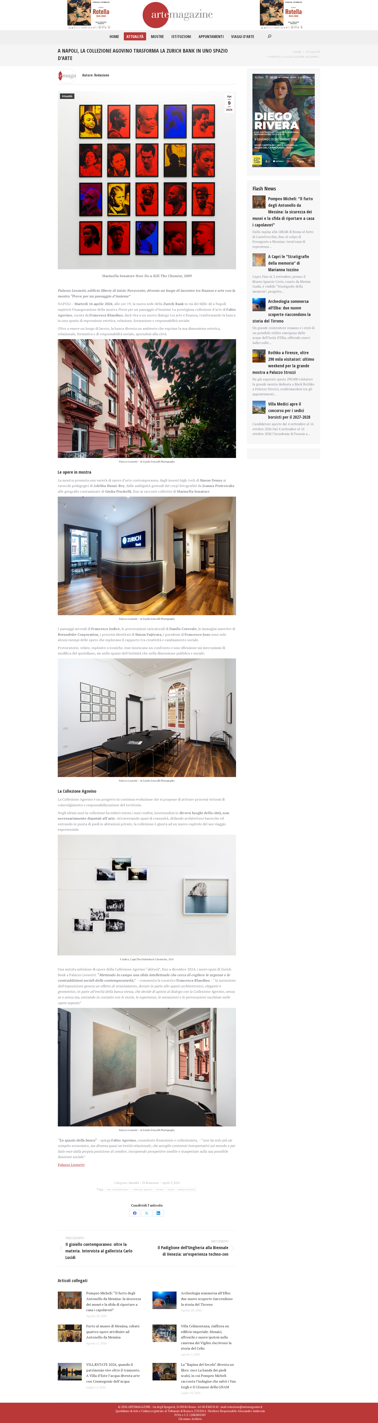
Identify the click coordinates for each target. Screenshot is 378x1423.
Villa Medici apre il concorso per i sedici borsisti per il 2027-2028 (289, 410)
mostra (160, 1189)
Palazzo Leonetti (71, 1164)
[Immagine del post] (70, 1300)
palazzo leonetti (186, 1189)
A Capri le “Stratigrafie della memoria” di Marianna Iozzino (288, 263)
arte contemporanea (117, 1189)
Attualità (67, 96)
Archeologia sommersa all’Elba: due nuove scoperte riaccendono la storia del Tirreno (207, 1299)
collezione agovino (142, 1189)
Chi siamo (184, 1419)
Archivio (196, 1419)
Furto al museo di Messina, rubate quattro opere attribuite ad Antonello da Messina (113, 1332)
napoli (171, 1189)
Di (150, 1183)
